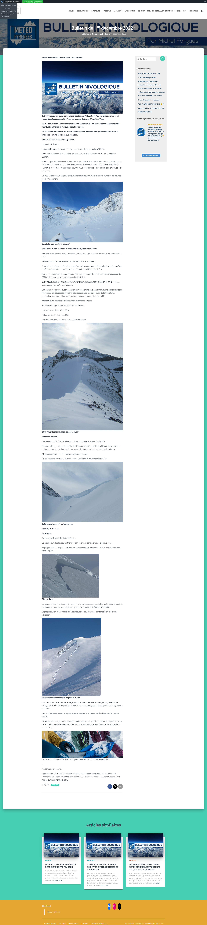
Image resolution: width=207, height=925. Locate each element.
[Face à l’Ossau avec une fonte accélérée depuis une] (140, 150)
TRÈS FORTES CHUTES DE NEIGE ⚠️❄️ (151, 104)
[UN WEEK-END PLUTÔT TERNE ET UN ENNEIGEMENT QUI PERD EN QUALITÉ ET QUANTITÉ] (145, 845)
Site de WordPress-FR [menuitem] (8, 5)
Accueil (71, 11)
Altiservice (193, 11)
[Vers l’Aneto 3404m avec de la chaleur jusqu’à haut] (162, 145)
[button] (88, 11)
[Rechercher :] (148, 60)
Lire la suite (58, 880)
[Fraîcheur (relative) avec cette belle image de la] (162, 150)
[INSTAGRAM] (114, 906)
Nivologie (55, 784)
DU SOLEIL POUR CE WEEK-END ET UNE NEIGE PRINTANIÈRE (60, 865)
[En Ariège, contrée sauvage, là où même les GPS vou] (154, 145)
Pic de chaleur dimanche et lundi (149, 73)
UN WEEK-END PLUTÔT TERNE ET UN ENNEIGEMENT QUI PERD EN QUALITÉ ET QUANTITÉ (144, 867)
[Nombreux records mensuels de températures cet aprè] (154, 150)
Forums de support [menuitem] (7, 14)
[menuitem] (2, 1)
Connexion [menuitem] (8, 2)
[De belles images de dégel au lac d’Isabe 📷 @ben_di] (140, 145)
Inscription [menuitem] (16, 2)
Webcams (107, 11)
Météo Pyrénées (53, 912)
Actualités (118, 11)
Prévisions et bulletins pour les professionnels (166, 11)
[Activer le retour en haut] (202, 920)
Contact (141, 11)
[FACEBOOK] (109, 906)
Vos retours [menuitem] (5, 17)
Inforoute (96, 11)
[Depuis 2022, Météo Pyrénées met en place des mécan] (147, 150)
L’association (130, 11)
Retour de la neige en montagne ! (149, 100)
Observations (82, 11)
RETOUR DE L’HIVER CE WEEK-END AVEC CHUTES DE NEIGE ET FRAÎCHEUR (102, 867)
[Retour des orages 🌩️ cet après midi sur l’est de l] (147, 145)
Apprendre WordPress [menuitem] (8, 11)
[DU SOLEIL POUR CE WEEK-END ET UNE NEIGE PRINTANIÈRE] (61, 845)
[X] (119, 906)
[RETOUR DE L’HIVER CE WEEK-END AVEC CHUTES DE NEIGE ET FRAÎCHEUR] (103, 845)
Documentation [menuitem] (6, 8)
